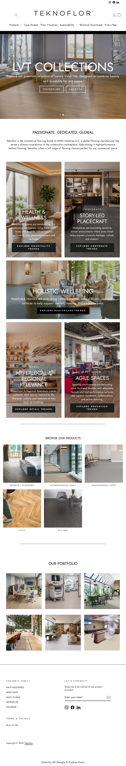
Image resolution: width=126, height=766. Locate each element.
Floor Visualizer (49, 25)
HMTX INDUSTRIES (15, 687)
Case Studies (31, 25)
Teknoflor (51, 89)
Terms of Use (12, 725)
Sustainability (67, 25)
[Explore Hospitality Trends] (33, 209)
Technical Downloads (91, 25)
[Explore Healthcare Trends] (63, 289)
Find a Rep (111, 25)
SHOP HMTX (12, 692)
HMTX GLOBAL (13, 697)
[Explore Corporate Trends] (92, 209)
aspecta (75, 89)
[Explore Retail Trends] (33, 370)
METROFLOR (12, 702)
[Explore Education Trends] (92, 370)
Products (14, 25)
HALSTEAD (11, 706)
